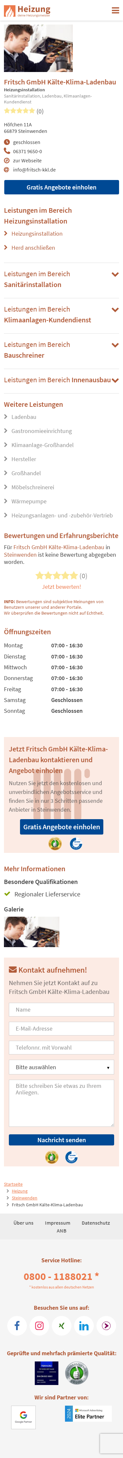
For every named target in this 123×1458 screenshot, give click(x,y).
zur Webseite (27, 160)
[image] (31, 932)
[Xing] (62, 1326)
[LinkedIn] (84, 1326)
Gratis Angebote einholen (61, 187)
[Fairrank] (106, 1326)
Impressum (58, 1222)
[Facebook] (17, 1326)
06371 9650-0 (27, 151)
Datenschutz (96, 1222)
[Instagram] (39, 1326)
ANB (62, 1230)
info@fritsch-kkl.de (34, 169)
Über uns (23, 1222)
